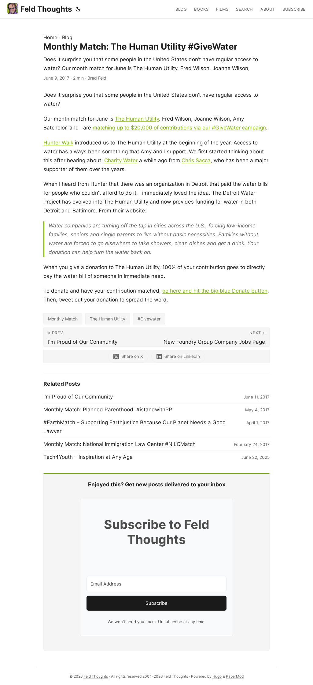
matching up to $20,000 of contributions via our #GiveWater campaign (179, 128)
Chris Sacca (196, 160)
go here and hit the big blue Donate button (214, 291)
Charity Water (121, 160)
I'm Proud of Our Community (78, 397)
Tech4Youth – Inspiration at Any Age (88, 457)
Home (50, 37)
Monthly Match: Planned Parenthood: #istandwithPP (107, 409)
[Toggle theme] (78, 9)
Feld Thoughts (46, 9)
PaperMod (235, 676)
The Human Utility (137, 119)
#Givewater (149, 318)
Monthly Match (63, 318)
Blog (67, 37)
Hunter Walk (58, 143)
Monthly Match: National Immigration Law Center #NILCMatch (119, 444)
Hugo (217, 676)
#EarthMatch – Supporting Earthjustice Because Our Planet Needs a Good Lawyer (134, 426)
